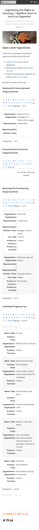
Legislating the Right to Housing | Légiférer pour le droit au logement (19, 13)
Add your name (12, 62)
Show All (11, 106)
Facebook (15, 77)
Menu (35, 2)
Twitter (24, 77)
